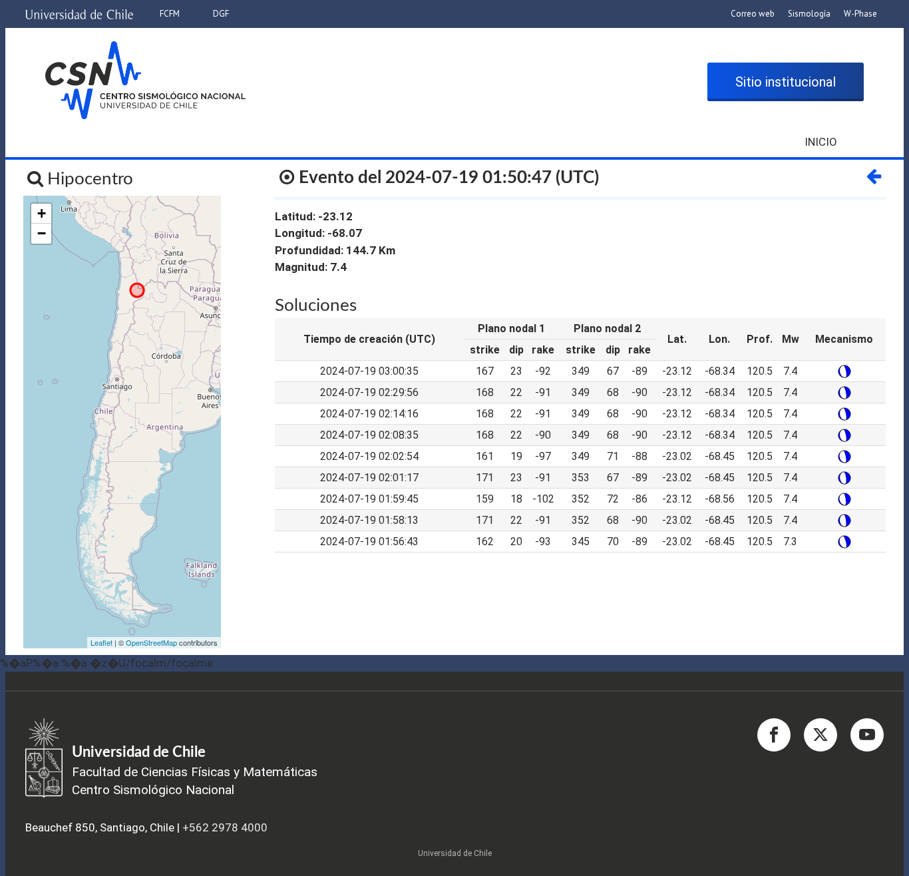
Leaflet (101, 642)
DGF (221, 13)
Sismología (809, 13)
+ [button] (41, 213)
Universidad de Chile (455, 853)
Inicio (821, 141)
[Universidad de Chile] (79, 9)
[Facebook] (774, 735)
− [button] (41, 233)
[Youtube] (867, 735)
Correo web (753, 13)
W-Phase (860, 13)
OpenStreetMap (151, 642)
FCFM (170, 13)
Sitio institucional (785, 82)
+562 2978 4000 (225, 827)
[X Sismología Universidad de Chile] (820, 735)
